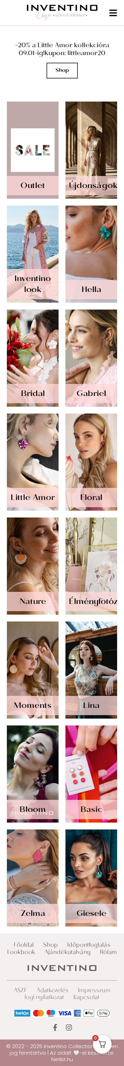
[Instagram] (68, 1027)
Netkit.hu (62, 1059)
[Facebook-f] (55, 1027)
